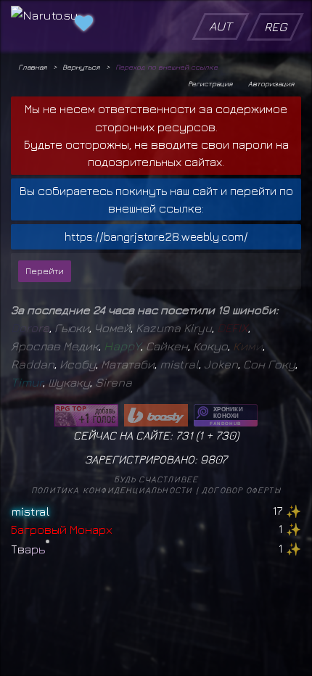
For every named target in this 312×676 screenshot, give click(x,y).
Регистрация (210, 83)
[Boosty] (156, 415)
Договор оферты (241, 490)
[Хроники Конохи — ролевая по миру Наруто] (226, 415)
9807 (213, 459)
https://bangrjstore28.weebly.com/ (156, 236)
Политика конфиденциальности (111, 490)
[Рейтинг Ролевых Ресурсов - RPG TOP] (86, 415)
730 (225, 435)
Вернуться (80, 66)
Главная (32, 66)
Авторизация (271, 83)
